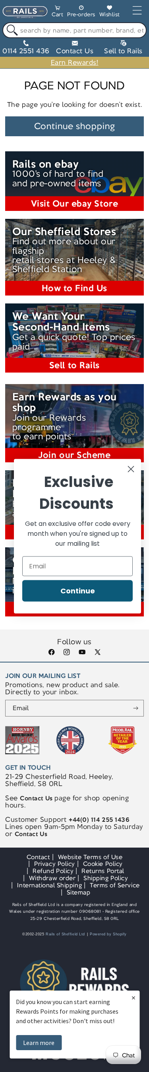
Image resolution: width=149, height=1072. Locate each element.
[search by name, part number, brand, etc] (10, 30)
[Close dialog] (131, 469)
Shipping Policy (105, 878)
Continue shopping (74, 126)
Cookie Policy (103, 864)
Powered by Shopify (108, 934)
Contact (38, 857)
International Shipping (49, 885)
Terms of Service (114, 885)
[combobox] (74, 30)
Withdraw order (52, 878)
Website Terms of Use (90, 857)
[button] (57, 12)
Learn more (38, 1043)
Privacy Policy (54, 864)
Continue (77, 590)
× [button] (133, 997)
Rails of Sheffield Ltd (65, 934)
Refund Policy (53, 871)
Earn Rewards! (75, 62)
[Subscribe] (135, 708)
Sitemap (79, 892)
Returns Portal (102, 871)
